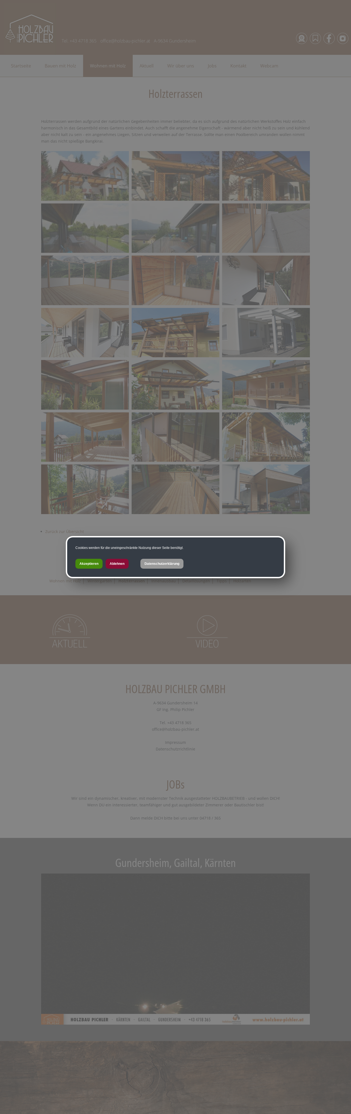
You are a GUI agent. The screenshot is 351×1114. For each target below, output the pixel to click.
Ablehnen (117, 564)
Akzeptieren (89, 564)
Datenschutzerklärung (162, 564)
